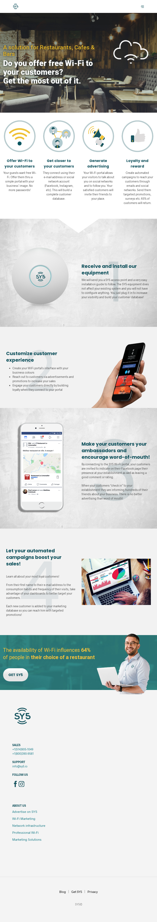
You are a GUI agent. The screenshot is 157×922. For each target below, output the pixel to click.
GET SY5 (15, 674)
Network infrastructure (28, 825)
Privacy (92, 892)
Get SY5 (76, 892)
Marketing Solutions (26, 839)
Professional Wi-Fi (25, 832)
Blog (62, 892)
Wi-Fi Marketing (23, 818)
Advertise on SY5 (24, 811)
